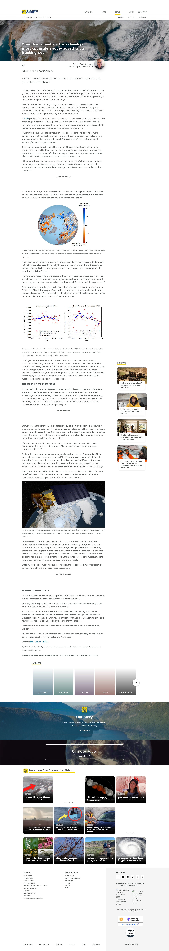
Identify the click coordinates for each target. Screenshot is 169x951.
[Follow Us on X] (142, 877)
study (26, 118)
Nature (38, 642)
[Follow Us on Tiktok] (132, 877)
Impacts (42, 17)
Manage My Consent (31, 888)
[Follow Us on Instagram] (122, 877)
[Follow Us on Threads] (137, 877)
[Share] (23, 65)
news (27, 17)
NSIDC (45, 642)
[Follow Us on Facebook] (118, 877)
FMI (31, 642)
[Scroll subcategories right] (136, 682)
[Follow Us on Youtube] (127, 877)
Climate (34, 17)
